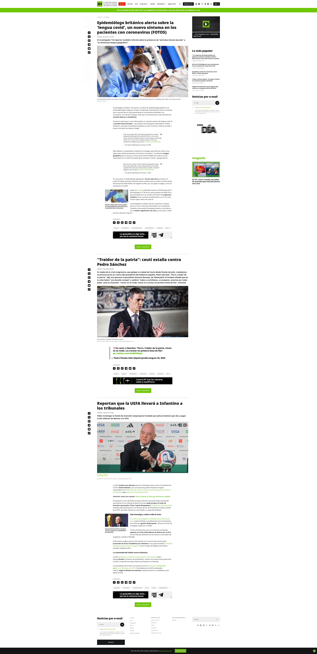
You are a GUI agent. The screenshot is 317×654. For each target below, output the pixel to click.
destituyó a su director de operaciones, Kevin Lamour (137, 557)
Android (174, 620)
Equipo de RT (172, 4)
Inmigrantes (133, 374)
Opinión (152, 4)
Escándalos (126, 588)
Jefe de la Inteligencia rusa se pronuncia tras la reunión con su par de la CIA (205, 65)
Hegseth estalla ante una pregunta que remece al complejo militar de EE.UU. (205, 87)
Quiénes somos (155, 620)
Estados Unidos (137, 588)
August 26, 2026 (157, 358)
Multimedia (160, 4)
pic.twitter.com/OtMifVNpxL (128, 353)
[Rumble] (199, 4)
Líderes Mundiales (135, 633)
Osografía (198, 158)
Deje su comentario (143, 247)
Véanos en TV (188, 4)
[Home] (99, 4)
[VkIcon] (196, 4)
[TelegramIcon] (205, 4)
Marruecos (143, 374)
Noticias (130, 4)
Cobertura (153, 628)
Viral (136, 4)
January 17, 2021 (146, 173)
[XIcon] (202, 4)
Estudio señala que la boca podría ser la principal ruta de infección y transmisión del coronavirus (116, 206)
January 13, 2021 (146, 145)
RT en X (110, 642)
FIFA (147, 588)
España (116, 374)
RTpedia (132, 630)
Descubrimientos (137, 228)
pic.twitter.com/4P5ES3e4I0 (146, 169)
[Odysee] (203, 625)
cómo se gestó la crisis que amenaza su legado (153, 496)
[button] (142, 447)
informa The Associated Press (137, 492)
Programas (143, 4)
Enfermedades (149, 228)
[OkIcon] (211, 4)
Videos (131, 625)
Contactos (154, 623)
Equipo (153, 625)
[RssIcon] (218, 625)
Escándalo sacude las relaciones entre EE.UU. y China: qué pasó (204, 72)
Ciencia (116, 228)
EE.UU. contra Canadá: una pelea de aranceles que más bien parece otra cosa (206, 181)
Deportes (116, 588)
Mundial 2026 (163, 588)
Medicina (159, 228)
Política (152, 374)
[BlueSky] (208, 4)
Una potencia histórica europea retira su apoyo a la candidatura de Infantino (115, 530)
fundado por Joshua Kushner (161, 505)
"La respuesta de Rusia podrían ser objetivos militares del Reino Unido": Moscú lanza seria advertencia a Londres (205, 56)
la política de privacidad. (205, 107)
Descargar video (102, 475)
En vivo (122, 4)
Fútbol (154, 588)
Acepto (203, 107)
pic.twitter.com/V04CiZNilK (153, 142)
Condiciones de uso (156, 633)
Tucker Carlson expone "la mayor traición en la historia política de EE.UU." (206, 80)
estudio (139, 190)
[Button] (180, 4)
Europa (124, 374)
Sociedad (160, 374)
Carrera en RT (154, 630)
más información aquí (165, 651)
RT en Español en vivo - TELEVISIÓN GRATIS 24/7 (206, 35)
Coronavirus (125, 228)
